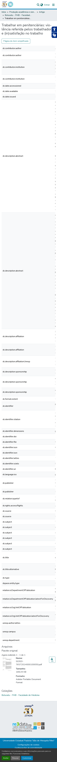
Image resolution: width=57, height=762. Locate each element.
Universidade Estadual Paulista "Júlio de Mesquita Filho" (28, 740)
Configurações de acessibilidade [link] (28, 748)
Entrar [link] (47, 4)
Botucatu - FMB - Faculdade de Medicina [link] (18, 15)
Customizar (27, 758)
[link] (52, 660)
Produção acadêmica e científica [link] (22, 12)
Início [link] (4, 12)
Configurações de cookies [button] (28, 745)
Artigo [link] (42, 12)
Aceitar (6, 758)
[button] (10, 4)
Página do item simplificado (15, 41)
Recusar (15, 758)
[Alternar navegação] (53, 4)
